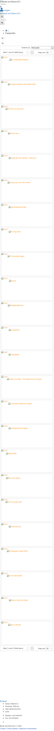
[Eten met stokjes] (4, 475)
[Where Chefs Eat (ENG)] (4, 598)
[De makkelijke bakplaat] (4, 57)
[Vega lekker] (4, 450)
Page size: (41, 52)
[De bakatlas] (4, 327)
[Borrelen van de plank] (4, 106)
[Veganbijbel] (4, 352)
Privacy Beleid (12, 729)
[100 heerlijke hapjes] (4, 254)
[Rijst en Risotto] (4, 622)
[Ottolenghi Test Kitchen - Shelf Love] (4, 155)
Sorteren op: (26, 48)
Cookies (3, 729)
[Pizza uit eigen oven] (4, 499)
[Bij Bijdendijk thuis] (4, 303)
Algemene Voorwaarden (28, 729)
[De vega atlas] (4, 229)
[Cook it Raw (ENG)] (4, 573)
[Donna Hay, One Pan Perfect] (4, 180)
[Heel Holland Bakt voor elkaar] (4, 401)
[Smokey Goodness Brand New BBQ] (4, 82)
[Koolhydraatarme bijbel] (4, 426)
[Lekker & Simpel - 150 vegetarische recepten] (4, 376)
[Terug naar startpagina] (10, 13)
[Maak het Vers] (4, 524)
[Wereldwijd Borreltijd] (4, 204)
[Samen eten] (4, 131)
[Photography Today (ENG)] (4, 548)
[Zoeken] (1, 7)
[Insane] (4, 278)
